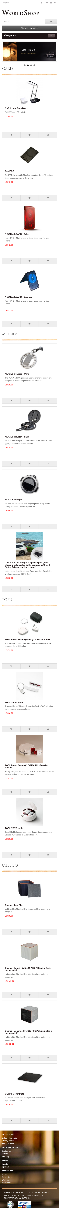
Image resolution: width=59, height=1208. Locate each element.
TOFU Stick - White (14, 702)
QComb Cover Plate (14, 1094)
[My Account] (42, 3)
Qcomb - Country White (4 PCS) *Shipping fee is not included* (28, 969)
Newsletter (6, 1183)
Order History (7, 1177)
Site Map (5, 1157)
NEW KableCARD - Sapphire (18, 297)
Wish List (5, 1180)
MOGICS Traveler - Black (17, 437)
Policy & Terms (8, 1143)
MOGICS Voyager (13, 499)
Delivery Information (10, 1138)
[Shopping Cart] (51, 3)
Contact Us (6, 1151)
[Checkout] (55, 3)
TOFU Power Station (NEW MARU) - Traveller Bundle (26, 766)
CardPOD (9, 171)
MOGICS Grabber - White (17, 374)
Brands (5, 1164)
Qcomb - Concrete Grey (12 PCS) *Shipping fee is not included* (28, 1032)
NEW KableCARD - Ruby (17, 234)
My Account (7, 1174)
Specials (5, 1167)
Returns (5, 1154)
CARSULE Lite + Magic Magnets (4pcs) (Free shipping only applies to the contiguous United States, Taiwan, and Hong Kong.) (27, 564)
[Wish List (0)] (47, 3)
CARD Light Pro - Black (16, 108)
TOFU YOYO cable (14, 828)
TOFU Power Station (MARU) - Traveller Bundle (27, 639)
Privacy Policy (8, 1141)
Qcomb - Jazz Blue (14, 905)
